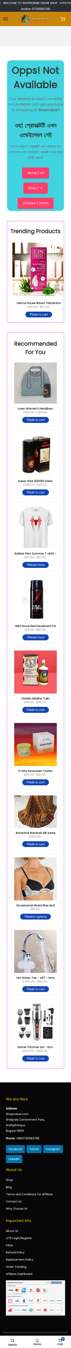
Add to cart (40, 314)
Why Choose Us (16, 1209)
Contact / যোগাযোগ (36, 203)
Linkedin (14, 1159)
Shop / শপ (35, 188)
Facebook (15, 1149)
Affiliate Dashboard (19, 1274)
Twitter (34, 1149)
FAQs (9, 1245)
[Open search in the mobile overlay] (13, 1340)
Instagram (53, 1149)
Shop (9, 1180)
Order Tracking (16, 1267)
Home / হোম (35, 173)
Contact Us (13, 1201)
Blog (9, 1187)
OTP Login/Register (19, 1238)
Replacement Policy (19, 1260)
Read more (37, 565)
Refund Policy (15, 1252)
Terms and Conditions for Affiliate (29, 1194)
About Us (12, 1231)
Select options (37, 917)
